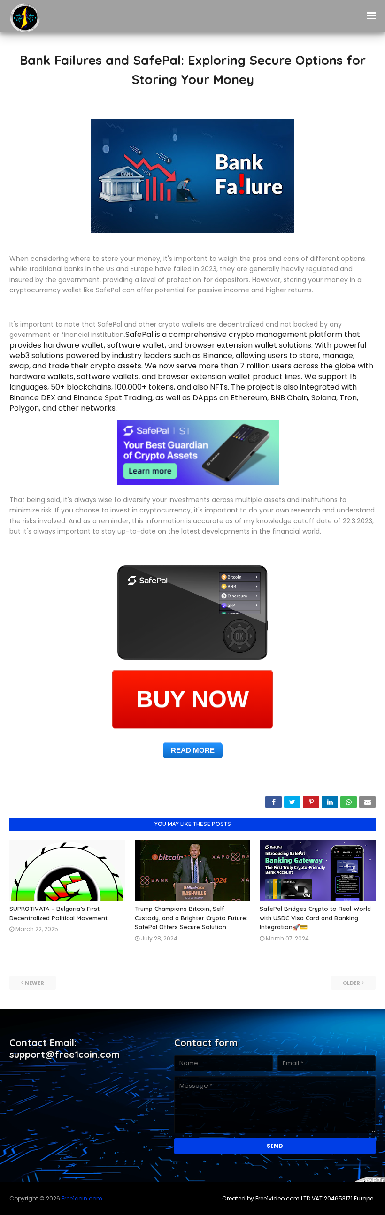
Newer (34, 982)
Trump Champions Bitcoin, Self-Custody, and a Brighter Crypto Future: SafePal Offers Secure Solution (191, 918)
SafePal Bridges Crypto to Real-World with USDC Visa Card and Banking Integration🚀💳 (315, 918)
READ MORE (193, 750)
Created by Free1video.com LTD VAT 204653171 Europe (297, 1198)
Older (351, 982)
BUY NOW (192, 700)
